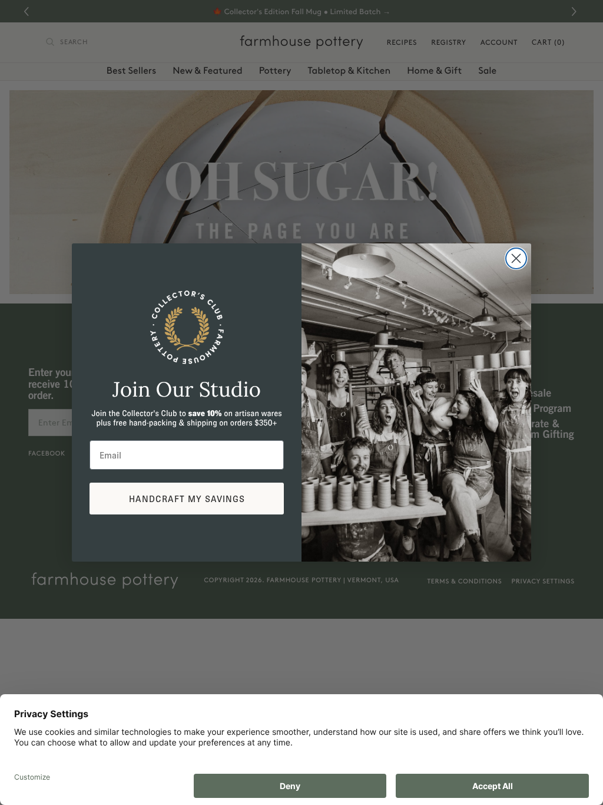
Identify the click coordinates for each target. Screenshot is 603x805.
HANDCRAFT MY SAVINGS (187, 498)
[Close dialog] (516, 258)
